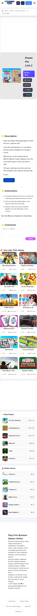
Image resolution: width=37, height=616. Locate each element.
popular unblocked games (16, 563)
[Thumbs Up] (23, 3)
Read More (9, 180)
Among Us (16, 570)
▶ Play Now (27, 74)
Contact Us (18, 611)
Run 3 (10, 572)
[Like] (18, 3)
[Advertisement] (18, 395)
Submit (30, 238)
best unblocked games (18, 561)
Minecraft (24, 570)
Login (28, 3)
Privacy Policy (24, 601)
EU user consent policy (13, 606)
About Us (28, 606)
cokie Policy (12, 601)
